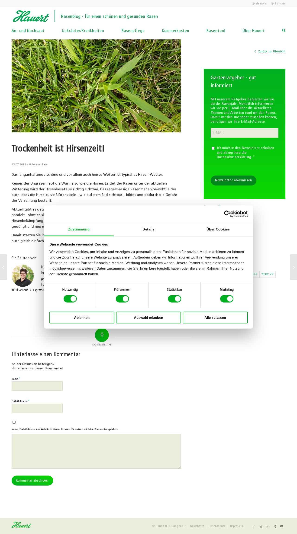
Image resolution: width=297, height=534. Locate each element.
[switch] (122, 299)
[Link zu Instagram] (261, 526)
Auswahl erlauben (148, 317)
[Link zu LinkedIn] (268, 526)
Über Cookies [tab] (218, 229)
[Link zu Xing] (274, 526)
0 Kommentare (38, 164)
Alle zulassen (215, 317)
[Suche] (283, 31)
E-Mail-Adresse (21, 401)
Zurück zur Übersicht (271, 51)
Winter (267, 274)
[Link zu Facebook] (254, 526)
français (280, 3)
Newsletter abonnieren (233, 180)
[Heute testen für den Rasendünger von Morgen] (293, 267)
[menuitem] (259, 3)
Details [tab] (148, 229)
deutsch (261, 3)
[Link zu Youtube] (281, 526)
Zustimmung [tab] (79, 229)
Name (16, 379)
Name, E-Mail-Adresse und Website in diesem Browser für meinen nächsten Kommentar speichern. (65, 429)
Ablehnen (82, 317)
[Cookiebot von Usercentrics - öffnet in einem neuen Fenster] (227, 214)
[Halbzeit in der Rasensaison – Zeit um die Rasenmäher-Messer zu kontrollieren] (3, 267)
